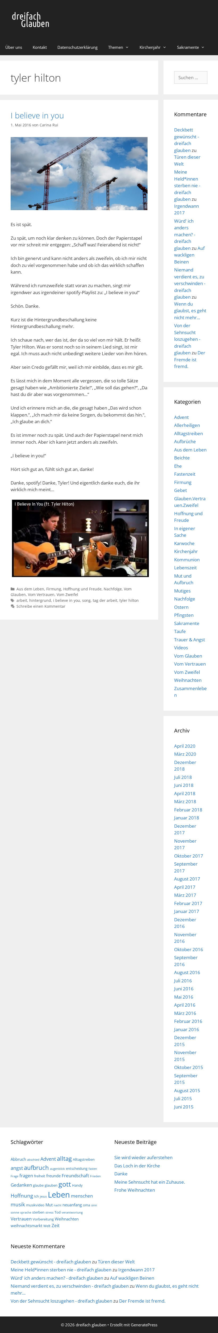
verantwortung (72, 1212)
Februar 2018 (188, 810)
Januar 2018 (186, 818)
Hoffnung (22, 1195)
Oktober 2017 (188, 856)
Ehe (178, 466)
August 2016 (187, 972)
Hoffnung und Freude (82, 588)
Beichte (182, 458)
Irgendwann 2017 (136, 1270)
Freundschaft (75, 1175)
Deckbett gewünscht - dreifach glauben (51, 1262)
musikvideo (35, 1205)
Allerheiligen (187, 425)
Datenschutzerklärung (77, 47)
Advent (181, 417)
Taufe (180, 631)
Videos (181, 648)
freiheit (39, 1176)
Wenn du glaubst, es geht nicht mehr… (190, 311)
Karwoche (184, 543)
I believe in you (37, 115)
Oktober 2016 (188, 949)
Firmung (53, 588)
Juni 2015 (184, 1107)
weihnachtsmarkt (26, 1225)
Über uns (13, 47)
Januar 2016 (186, 1029)
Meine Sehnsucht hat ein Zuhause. (149, 1182)
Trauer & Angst (189, 640)
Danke (121, 1174)
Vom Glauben (188, 656)
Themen (115, 47)
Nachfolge (113, 588)
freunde (53, 1175)
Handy (77, 1185)
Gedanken (21, 1185)
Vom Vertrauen (41, 594)
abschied (33, 1160)
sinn (94, 1205)
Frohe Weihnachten (134, 1190)
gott (64, 1183)
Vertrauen (21, 1219)
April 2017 (184, 887)
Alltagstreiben (188, 433)
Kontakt (40, 47)
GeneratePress (144, 1324)
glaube (38, 1185)
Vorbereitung (43, 1219)
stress (49, 1212)
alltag (64, 1158)
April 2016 (184, 1005)
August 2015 (187, 1090)
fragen (26, 1175)
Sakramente (188, 47)
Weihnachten (188, 680)
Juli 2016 (183, 981)
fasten (93, 1169)
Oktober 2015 (188, 1067)
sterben (38, 1212)
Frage (14, 1176)
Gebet (180, 490)
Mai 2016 (183, 997)
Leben (59, 1194)
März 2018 (185, 801)
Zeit (56, 1225)
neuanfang (72, 1204)
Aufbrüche (185, 441)
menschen (82, 1196)
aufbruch (36, 1167)
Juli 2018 (183, 777)
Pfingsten (184, 615)
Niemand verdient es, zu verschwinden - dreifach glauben (189, 283)
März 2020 (185, 754)
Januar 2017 (186, 911)
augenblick (57, 1169)
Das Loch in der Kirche (137, 1166)
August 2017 (187, 879)
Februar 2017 (188, 903)
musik (18, 1204)
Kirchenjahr (150, 47)
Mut (49, 1204)
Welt (47, 1225)
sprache (25, 1212)
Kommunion (187, 560)
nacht (57, 1205)
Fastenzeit (184, 474)
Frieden (95, 1176)
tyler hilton (129, 600)
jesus (43, 1196)
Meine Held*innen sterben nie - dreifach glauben (187, 185)
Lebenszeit (185, 568)
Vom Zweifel (67, 594)
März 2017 (185, 895)
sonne (15, 1212)
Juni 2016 (184, 989)
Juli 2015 (183, 1098)
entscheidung (76, 1168)
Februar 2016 (188, 1021)
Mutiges (182, 591)
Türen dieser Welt (116, 1262)
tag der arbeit (105, 600)
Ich (36, 1196)
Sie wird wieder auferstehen (143, 1157)
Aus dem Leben (30, 588)
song (86, 600)
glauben (51, 1185)
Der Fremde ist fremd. (189, 359)
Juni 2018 (184, 785)
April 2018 (184, 793)
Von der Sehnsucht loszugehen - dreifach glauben (187, 339)
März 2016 (185, 1013)
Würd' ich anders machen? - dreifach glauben (184, 234)
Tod (57, 1212)
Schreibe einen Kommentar (40, 606)
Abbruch (18, 1159)
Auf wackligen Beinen (189, 255)
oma (86, 1205)
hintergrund (40, 600)
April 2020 (184, 746)
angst (17, 1168)
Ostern (181, 607)
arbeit (21, 600)
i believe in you (66, 600)
